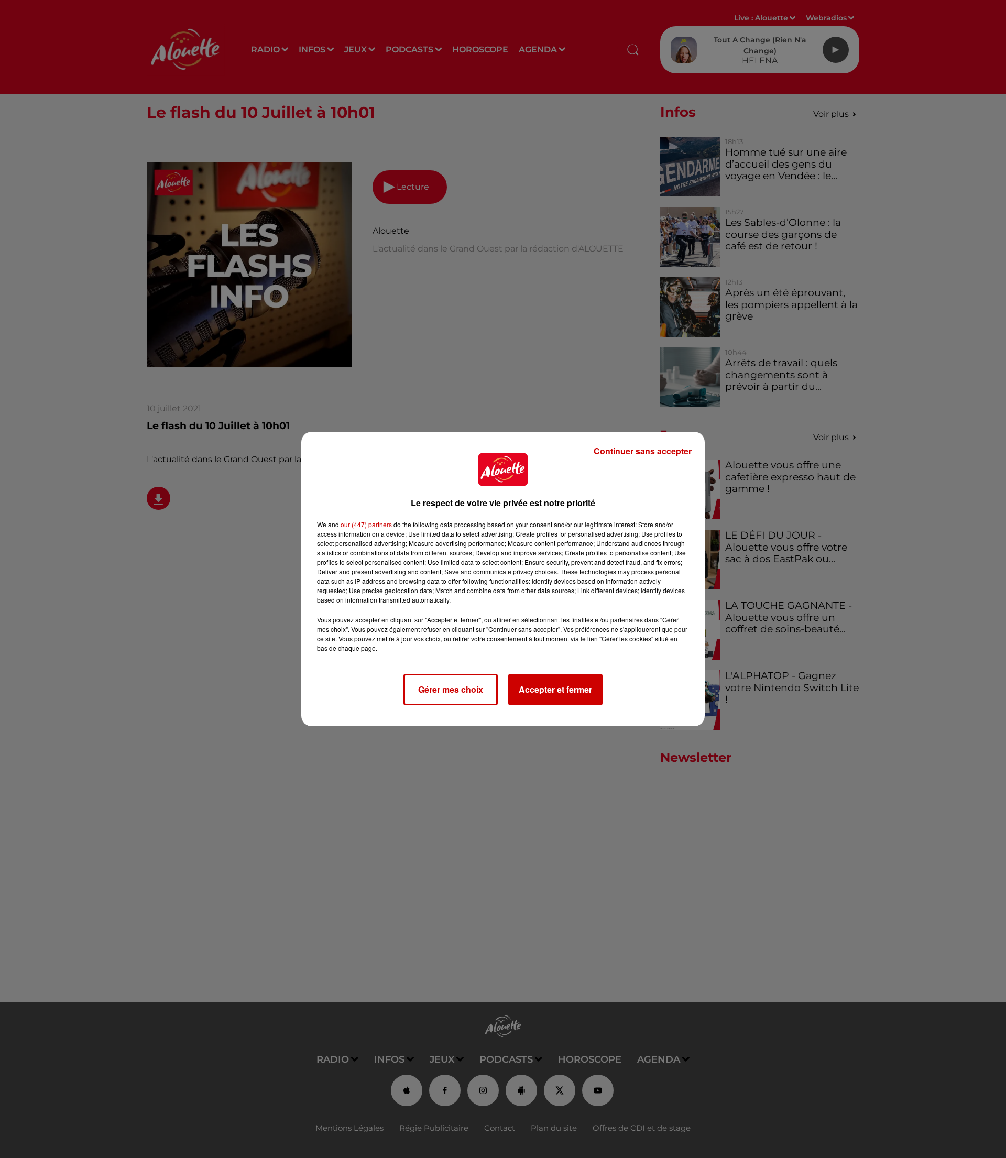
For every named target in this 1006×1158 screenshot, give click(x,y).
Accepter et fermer (555, 689)
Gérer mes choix (450, 689)
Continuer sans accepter (643, 451)
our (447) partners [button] (366, 524)
